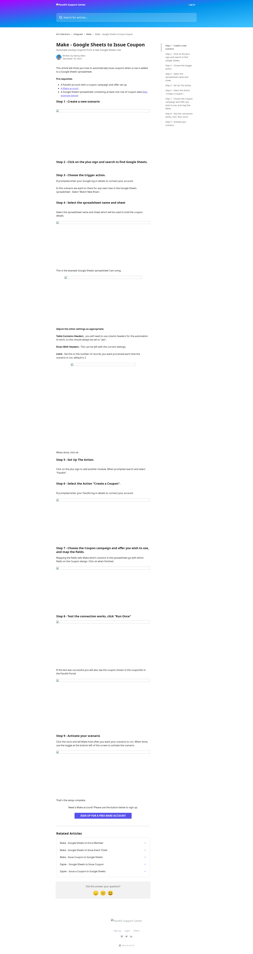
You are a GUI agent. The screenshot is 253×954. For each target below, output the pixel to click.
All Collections (63, 34)
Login (127, 930)
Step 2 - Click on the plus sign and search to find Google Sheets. (177, 57)
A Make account (69, 88)
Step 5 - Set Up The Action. (178, 85)
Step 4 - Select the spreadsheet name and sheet (176, 77)
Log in (192, 5)
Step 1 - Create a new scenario (175, 47)
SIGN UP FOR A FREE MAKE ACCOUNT (103, 815)
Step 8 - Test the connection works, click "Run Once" (179, 115)
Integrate (78, 34)
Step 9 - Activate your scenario (175, 123)
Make (89, 34)
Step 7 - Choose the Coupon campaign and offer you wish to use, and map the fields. (179, 103)
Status (137, 930)
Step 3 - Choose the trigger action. (178, 67)
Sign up (117, 930)
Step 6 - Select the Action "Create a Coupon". (177, 92)
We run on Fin (128, 945)
